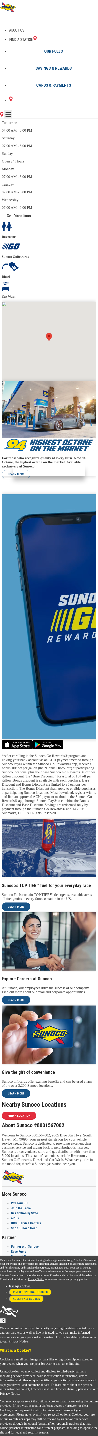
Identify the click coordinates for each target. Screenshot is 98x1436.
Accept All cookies (26, 1299)
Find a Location (19, 1115)
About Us (16, 30)
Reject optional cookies (30, 1292)
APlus (15, 1218)
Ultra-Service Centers (26, 1223)
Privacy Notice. (19, 1341)
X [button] (3, 1320)
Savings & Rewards (54, 68)
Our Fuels (53, 51)
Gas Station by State (24, 1213)
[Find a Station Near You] (1, 115)
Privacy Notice (36, 1279)
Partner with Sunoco (25, 1246)
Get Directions (19, 215)
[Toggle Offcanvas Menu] (8, 114)
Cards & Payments (53, 85)
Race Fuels (18, 1251)
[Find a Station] (11, 100)
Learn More (16, 474)
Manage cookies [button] (20, 1286)
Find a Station (21, 39)
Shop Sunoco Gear (24, 1228)
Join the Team (21, 1208)
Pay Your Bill (19, 1203)
